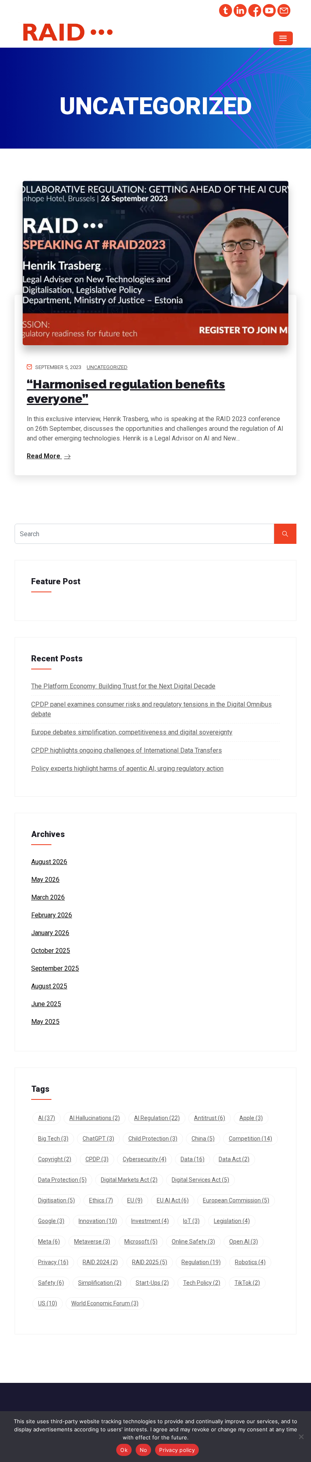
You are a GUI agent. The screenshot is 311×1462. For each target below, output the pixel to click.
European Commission (236, 1200)
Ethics (101, 1200)
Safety (51, 1283)
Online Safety (193, 1241)
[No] (301, 1437)
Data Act (234, 1159)
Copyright (54, 1159)
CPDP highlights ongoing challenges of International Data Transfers (126, 750)
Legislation (232, 1221)
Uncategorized (107, 367)
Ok (124, 1450)
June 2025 (46, 1004)
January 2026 (50, 933)
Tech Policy (201, 1283)
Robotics (250, 1262)
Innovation (98, 1221)
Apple (251, 1118)
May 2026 (45, 879)
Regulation (201, 1262)
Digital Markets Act (129, 1180)
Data (192, 1159)
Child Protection (152, 1138)
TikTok (247, 1283)
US (47, 1303)
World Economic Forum (104, 1303)
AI (46, 1118)
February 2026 (51, 915)
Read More (44, 456)
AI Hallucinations (94, 1118)
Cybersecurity (144, 1159)
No (143, 1450)
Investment (150, 1221)
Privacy (53, 1262)
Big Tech (53, 1138)
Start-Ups (152, 1283)
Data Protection (62, 1180)
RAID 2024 (100, 1262)
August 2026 (49, 862)
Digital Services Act (200, 1180)
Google (51, 1221)
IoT (191, 1221)
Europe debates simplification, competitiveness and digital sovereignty (131, 732)
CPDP (97, 1159)
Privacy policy (177, 1450)
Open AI (243, 1241)
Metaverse (92, 1241)
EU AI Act (173, 1200)
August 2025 (49, 986)
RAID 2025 (149, 1262)
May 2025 (45, 1022)
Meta (49, 1241)
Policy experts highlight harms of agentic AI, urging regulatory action (127, 768)
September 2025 (55, 968)
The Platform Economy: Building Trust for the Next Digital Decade (123, 686)
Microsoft (141, 1241)
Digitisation (56, 1200)
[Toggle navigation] (283, 38)
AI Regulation (157, 1118)
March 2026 (48, 897)
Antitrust (209, 1118)
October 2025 (50, 950)
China (203, 1138)
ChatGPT (98, 1138)
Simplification (99, 1283)
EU (135, 1200)
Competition (250, 1138)
